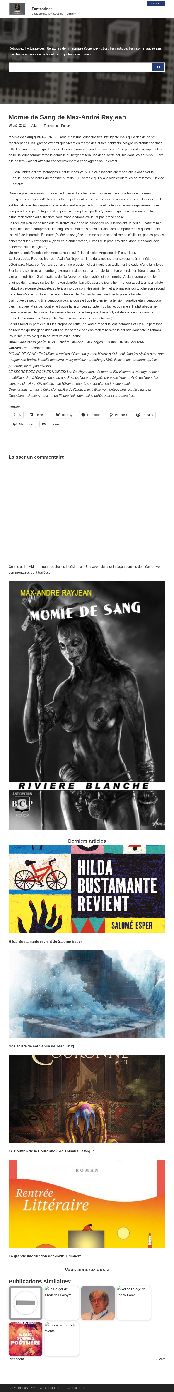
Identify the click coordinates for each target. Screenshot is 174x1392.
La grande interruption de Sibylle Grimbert (45, 1256)
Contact (156, 3)
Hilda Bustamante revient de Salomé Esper (45, 941)
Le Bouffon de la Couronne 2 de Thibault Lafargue (52, 1151)
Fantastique (51, 125)
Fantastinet (42, 9)
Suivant (159, 1359)
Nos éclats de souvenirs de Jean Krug (41, 1046)
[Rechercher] (158, 67)
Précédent (16, 1359)
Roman (65, 125)
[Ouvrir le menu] (162, 13)
